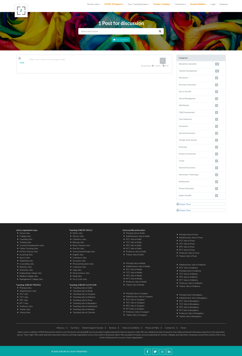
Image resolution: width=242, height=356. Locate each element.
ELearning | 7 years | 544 (154, 65)
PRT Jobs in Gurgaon (135, 305)
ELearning (183, 147)
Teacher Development (188, 71)
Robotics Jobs (26, 267)
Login (213, 4)
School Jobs (25, 233)
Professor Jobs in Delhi (136, 251)
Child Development (187, 112)
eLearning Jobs (26, 254)
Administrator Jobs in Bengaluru (193, 298)
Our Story (74, 328)
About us (61, 328)
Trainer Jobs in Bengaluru (190, 316)
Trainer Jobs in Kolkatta (189, 286)
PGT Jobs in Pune (187, 240)
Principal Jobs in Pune (188, 234)
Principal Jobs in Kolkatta (190, 271)
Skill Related (184, 105)
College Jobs (25, 236)
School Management (187, 98)
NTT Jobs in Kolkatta (188, 280)
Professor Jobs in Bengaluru (191, 313)
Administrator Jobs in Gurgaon (139, 296)
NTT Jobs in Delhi (133, 248)
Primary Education (186, 188)
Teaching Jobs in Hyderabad (85, 306)
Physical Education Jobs (83, 264)
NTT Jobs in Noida (134, 278)
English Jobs (78, 254)
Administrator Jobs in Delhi (137, 236)
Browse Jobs (93, 4)
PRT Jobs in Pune (187, 247)
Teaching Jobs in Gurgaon (84, 294)
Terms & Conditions (131, 328)
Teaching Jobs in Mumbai (84, 309)
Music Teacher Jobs (81, 245)
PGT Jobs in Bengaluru (189, 301)
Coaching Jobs (26, 239)
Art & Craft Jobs (80, 279)
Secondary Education (187, 85)
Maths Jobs (78, 233)
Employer (224, 4)
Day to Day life (185, 91)
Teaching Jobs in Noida (83, 291)
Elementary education (188, 64)
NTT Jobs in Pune (187, 250)
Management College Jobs (31, 279)
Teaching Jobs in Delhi (82, 288)
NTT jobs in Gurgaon (135, 309)
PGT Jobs (24, 294)
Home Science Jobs (81, 273)
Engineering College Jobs (31, 273)
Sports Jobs (25, 257)
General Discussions (187, 167)
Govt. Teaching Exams (137, 4)
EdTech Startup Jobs (29, 251)
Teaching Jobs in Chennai (84, 312)
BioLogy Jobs (78, 242)
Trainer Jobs (25, 309)
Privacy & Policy (152, 328)
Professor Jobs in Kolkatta (190, 283)
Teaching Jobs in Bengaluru (85, 303)
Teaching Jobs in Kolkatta (84, 297)
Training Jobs (25, 242)
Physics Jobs (78, 236)
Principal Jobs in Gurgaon (137, 293)
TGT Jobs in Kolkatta (188, 274)
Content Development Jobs (32, 245)
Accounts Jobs (79, 260)
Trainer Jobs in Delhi (135, 254)
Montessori (183, 78)
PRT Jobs (24, 300)
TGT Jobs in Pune (187, 243)
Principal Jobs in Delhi (135, 233)
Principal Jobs (26, 288)
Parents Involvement (187, 154)
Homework (183, 126)
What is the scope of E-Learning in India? (47, 59)
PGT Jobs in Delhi (133, 239)
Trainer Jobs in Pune (188, 256)
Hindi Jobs (77, 276)
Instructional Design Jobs (84, 251)
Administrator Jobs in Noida (138, 266)
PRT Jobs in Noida (134, 275)
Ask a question (121, 39)
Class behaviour (185, 119)
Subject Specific (185, 195)
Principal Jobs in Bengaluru (190, 295)
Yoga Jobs (77, 270)
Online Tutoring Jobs (29, 248)
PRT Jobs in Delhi (133, 245)
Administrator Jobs (28, 291)
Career (181, 161)
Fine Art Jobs (78, 248)
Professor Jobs (26, 306)
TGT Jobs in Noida (134, 272)
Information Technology (188, 174)
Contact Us (170, 328)
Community (180, 4)
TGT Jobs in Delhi (133, 242)
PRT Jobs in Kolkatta (188, 277)
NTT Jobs (24, 303)
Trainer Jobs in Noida (135, 285)
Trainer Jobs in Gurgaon (136, 315)
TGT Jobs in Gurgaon (135, 302)
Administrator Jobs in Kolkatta (192, 264)
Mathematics (184, 181)
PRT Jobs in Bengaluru (189, 307)
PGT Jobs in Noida (134, 269)
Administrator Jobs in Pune (191, 237)
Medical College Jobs (29, 276)
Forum (183, 328)
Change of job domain (188, 140)
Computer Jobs (79, 267)
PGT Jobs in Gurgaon (135, 299)
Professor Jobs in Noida (136, 281)
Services (112, 328)
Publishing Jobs (26, 260)
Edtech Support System (92, 328)
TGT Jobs (24, 297)
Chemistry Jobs (79, 239)
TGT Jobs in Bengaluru (189, 304)
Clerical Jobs (25, 312)
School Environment (187, 133)
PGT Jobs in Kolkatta (188, 267)
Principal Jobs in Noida (135, 263)
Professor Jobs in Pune (189, 253)
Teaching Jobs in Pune (82, 300)
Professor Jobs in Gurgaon (137, 312)
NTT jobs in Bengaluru (189, 310)
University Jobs (26, 270)
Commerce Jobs (80, 257)
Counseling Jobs (27, 264)
